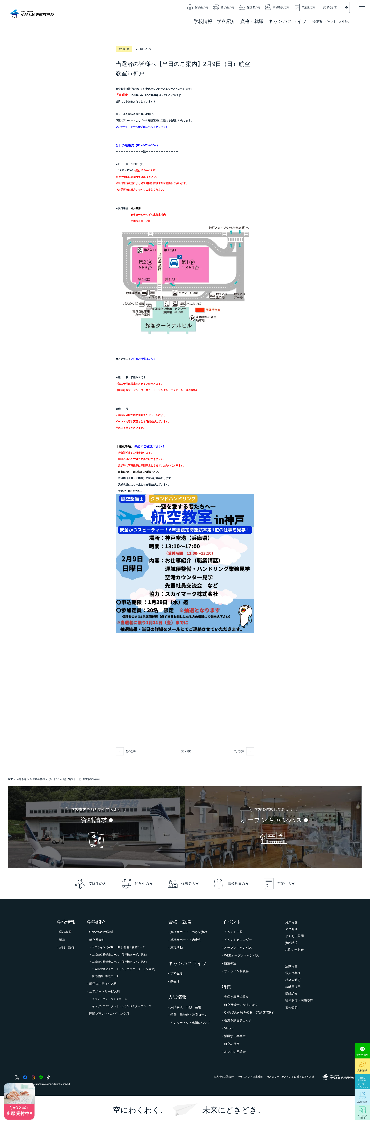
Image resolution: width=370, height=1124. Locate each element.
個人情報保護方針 (224, 1076)
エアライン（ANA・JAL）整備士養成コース (118, 947)
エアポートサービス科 (104, 991)
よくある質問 (294, 936)
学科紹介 (226, 22)
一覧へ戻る (185, 751)
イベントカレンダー (238, 939)
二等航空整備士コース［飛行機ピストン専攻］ (120, 961)
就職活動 (176, 947)
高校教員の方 (281, 7)
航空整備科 (97, 939)
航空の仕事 (232, 1044)
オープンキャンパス (238, 947)
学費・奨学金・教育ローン (188, 1014)
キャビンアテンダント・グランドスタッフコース (121, 1006)
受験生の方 (201, 7)
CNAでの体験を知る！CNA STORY (249, 1012)
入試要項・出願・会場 (185, 1007)
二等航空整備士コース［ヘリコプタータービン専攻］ (124, 969)
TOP (10, 779)
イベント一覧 (233, 932)
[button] (362, 7)
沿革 (62, 939)
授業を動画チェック (238, 1020)
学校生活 (176, 973)
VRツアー (231, 1028)
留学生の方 (227, 7)
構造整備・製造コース (105, 976)
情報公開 (291, 1007)
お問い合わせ (294, 949)
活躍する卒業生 (235, 1036)
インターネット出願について (190, 1022)
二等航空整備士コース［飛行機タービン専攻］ (120, 954)
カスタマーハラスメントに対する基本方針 (290, 1076)
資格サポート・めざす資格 (188, 932)
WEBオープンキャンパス (241, 955)
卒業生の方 (308, 7)
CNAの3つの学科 (101, 932)
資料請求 (291, 943)
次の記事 (239, 751)
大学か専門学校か (236, 997)
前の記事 (131, 751)
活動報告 (291, 966)
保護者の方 (253, 7)
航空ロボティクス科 (103, 983)
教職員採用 (293, 986)
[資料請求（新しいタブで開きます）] (362, 1066)
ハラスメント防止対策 (250, 1076)
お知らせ (344, 21)
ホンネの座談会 (235, 1051)
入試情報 (317, 22)
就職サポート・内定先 (185, 939)
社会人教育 (293, 980)
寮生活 (175, 981)
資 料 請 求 (330, 7)
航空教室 (230, 963)
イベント (330, 22)
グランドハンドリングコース (109, 998)
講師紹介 (291, 993)
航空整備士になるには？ (241, 1004)
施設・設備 (67, 947)
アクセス (291, 929)
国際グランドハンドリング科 (109, 1013)
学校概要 (65, 932)
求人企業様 (293, 973)
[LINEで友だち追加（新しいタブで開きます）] (362, 1050)
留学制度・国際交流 (299, 1000)
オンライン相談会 (236, 971)
